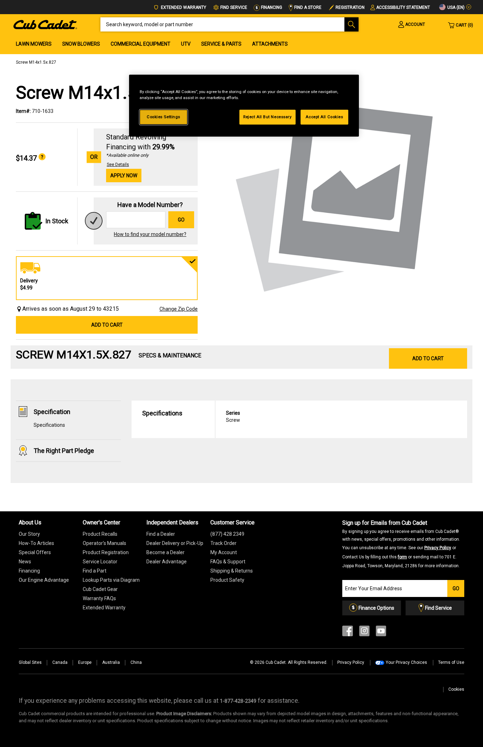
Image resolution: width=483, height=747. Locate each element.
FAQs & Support (227, 561)
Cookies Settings (163, 116)
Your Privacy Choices (406, 662)
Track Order (223, 543)
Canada (60, 662)
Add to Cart (107, 325)
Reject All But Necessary (267, 116)
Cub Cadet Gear (100, 589)
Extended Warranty (183, 7)
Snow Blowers (81, 44)
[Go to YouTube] (381, 632)
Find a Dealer (160, 534)
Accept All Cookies (324, 116)
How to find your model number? (150, 234)
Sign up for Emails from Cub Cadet (401, 543)
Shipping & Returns (231, 571)
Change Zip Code (178, 309)
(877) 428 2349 (227, 534)
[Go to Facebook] (347, 632)
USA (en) (455, 7)
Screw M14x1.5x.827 (36, 62)
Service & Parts (221, 44)
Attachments (270, 44)
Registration (350, 7)
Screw (233, 416)
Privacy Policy (437, 547)
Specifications (49, 425)
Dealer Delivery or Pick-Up (174, 543)
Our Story (29, 534)
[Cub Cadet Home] (45, 24)
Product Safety (227, 580)
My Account (223, 552)
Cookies (456, 689)
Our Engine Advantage (44, 580)
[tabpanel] (336, 194)
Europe (85, 662)
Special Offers (35, 552)
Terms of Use (451, 662)
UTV (186, 44)
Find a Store (307, 7)
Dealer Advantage (166, 561)
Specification (52, 411)
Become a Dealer (165, 552)
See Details (118, 164)
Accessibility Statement (403, 7)
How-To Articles (36, 543)
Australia (111, 662)
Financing (271, 7)
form (402, 556)
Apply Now (123, 175)
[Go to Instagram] (364, 632)
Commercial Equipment (140, 44)
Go (181, 220)
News (25, 561)
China (136, 662)
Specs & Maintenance (170, 355)
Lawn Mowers (34, 44)
